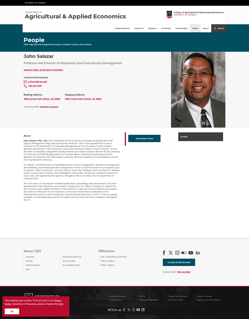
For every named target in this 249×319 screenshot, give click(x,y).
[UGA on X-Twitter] (129, 310)
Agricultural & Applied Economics (46, 44)
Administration (33, 265)
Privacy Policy (69, 261)
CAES (26, 44)
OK (12, 311)
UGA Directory (115, 299)
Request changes (49, 106)
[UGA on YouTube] (138, 310)
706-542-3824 (183, 272)
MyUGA (142, 296)
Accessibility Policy (71, 265)
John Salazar (86, 44)
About (206, 28)
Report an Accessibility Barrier (208, 299)
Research (152, 28)
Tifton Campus (107, 261)
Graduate (139, 28)
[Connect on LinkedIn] (197, 253)
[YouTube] (190, 253)
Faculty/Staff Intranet (179, 262)
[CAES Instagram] (177, 253)
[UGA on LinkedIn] (143, 310)
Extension (166, 28)
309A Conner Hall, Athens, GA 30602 (42, 98)
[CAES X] (170, 253)
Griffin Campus (107, 265)
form (61, 303)
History (29, 261)
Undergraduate (122, 28)
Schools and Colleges (118, 296)
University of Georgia (35, 2)
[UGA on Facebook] (124, 310)
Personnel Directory (72, 256)
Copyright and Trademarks (177, 296)
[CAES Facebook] (164, 253)
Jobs (28, 269)
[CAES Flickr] (183, 253)
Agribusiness (181, 28)
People (195, 28)
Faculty (74, 44)
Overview (30, 256)
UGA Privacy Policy (175, 299)
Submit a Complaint (204, 296)
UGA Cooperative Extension (113, 256)
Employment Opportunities (149, 299)
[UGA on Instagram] (133, 310)
